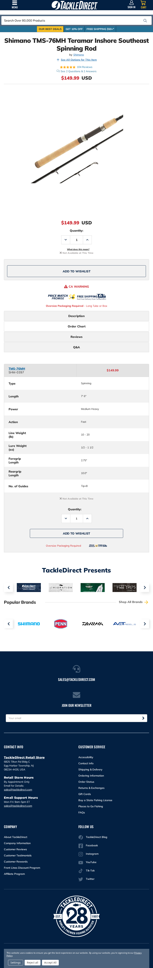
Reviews (76, 337)
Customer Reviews (15, 849)
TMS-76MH (17, 368)
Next (144, 587)
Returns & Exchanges (91, 788)
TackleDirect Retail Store (24, 757)
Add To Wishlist (76, 271)
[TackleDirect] (74, 5)
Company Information (17, 843)
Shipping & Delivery (90, 769)
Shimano (78, 54)
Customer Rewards (16, 861)
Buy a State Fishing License (95, 800)
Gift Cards (84, 794)
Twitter (90, 879)
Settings (15, 962)
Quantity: (76, 230)
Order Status (86, 781)
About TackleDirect (15, 837)
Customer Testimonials (18, 855)
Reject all (32, 962)
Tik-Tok (90, 870)
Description (76, 316)
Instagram (92, 853)
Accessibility (85, 757)
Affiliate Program (14, 874)
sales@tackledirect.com (18, 789)
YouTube (91, 862)
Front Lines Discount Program (22, 867)
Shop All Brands (131, 602)
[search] (145, 21)
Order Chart (76, 326)
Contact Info (85, 763)
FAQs (81, 812)
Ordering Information (91, 775)
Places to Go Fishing (90, 806)
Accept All (50, 962)
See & (78, 71)
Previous (8, 587)
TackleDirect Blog (96, 837)
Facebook (92, 845)
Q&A (76, 347)
